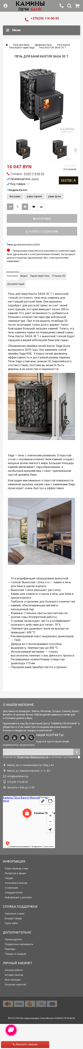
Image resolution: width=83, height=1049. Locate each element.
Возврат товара (13, 918)
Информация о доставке (18, 897)
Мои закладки (12, 979)
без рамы (15, 196)
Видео (24, 275)
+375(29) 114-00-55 (45, 18)
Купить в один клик (43, 231)
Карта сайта (11, 923)
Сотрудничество (14, 892)
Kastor (29, 244)
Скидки (9, 878)
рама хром (54, 196)
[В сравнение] (41, 207)
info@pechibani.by (17, 776)
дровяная (19, 244)
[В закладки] (34, 207)
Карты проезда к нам (16, 868)
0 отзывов (70, 169)
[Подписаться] (76, 752)
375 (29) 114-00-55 (17, 781)
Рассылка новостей (15, 984)
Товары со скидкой (15, 954)
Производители (13, 939)
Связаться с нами (14, 913)
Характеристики (39, 275)
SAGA (36, 244)
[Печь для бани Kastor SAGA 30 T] (41, 100)
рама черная (34, 196)
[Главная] (7, 45)
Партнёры (10, 949)
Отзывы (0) (58, 275)
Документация (15, 283)
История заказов (14, 975)
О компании (11, 887)
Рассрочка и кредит (15, 873)
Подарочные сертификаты (19, 944)
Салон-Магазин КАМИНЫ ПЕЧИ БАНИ (57, 1018)
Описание (12, 275)
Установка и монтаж (16, 883)
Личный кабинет (14, 970)
